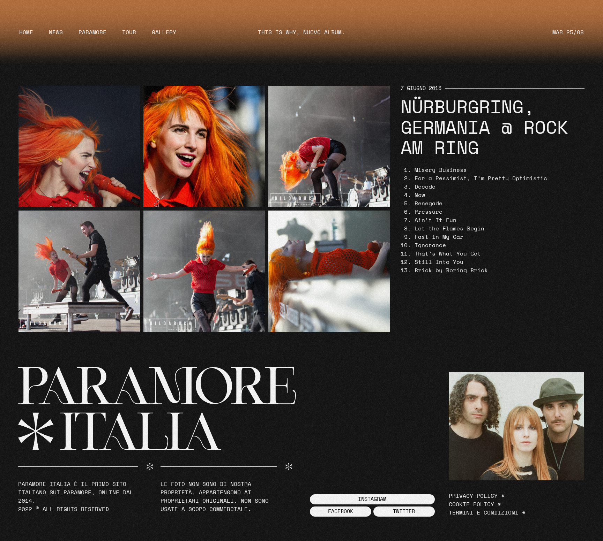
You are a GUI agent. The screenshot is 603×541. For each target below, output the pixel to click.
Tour (129, 32)
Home (26, 32)
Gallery (164, 32)
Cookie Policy (471, 504)
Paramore (92, 32)
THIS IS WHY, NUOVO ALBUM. (301, 32)
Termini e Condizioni (484, 513)
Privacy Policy (473, 496)
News (56, 32)
